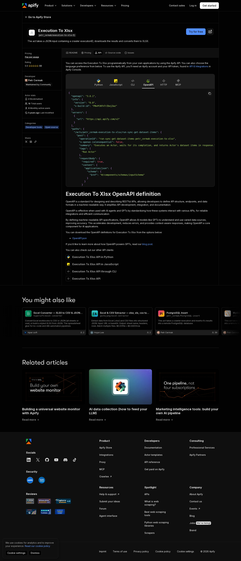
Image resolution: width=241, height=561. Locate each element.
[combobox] (210, 31)
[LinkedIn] (28, 459)
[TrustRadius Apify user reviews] (45, 511)
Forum (102, 508)
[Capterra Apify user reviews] (63, 501)
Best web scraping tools (155, 513)
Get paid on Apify (154, 469)
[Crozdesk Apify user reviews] (60, 511)
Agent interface (108, 515)
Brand (193, 530)
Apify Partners (198, 454)
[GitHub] (47, 459)
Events (193, 508)
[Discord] (65, 459)
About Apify (196, 494)
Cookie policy (163, 551)
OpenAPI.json (79, 238)
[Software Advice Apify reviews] (44, 501)
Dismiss (35, 552)
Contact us (196, 501)
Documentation (153, 447)
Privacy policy (141, 551)
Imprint (102, 551)
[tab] (71, 52)
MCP (102, 469)
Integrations (106, 454)
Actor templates (153, 454)
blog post (147, 244)
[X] (37, 459)
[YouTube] (56, 459)
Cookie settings (185, 551)
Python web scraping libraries (156, 524)
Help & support (107, 494)
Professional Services (202, 447)
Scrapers (149, 532)
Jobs (200, 523)
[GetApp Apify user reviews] (30, 501)
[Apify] (30, 5)
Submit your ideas (109, 501)
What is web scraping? (151, 503)
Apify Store (105, 447)
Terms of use (120, 551)
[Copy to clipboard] (209, 93)
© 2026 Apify (208, 551)
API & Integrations (198, 66)
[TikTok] (74, 459)
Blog (192, 515)
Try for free (196, 31)
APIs (146, 494)
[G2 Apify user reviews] (31, 511)
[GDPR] (30, 480)
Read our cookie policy (37, 546)
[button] (112, 441)
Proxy (102, 462)
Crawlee (104, 476)
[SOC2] (42, 480)
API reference (152, 462)
